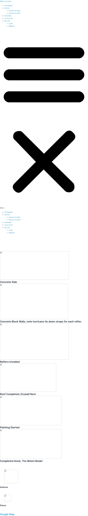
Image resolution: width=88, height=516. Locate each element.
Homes (7, 8)
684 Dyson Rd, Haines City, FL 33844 (14, 492)
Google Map (7, 514)
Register (11, 26)
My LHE (7, 21)
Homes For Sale (14, 11)
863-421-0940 (5, 510)
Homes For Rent (14, 13)
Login (11, 23)
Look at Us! (8, 18)
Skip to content (5, 1)
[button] (44, 119)
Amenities (7, 16)
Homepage (8, 5)
